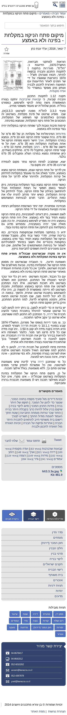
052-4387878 (17, 675)
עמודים (58, 459)
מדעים (59, 596)
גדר (48, 68)
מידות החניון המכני (42, 406)
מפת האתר (38, 711)
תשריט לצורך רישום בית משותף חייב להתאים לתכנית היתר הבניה (34, 420)
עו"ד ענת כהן (39, 48)
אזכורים (58, 580)
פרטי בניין (57, 553)
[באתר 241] (46, 459)
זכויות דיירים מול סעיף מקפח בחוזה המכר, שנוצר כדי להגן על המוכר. (36, 400)
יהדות (59, 591)
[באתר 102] (56, 455)
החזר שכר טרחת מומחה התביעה (40, 412)
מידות (62, 134)
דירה (50, 314)
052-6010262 (17, 664)
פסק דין (59, 614)
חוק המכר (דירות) (52, 543)
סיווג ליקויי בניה (19, 406)
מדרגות (24, 627)
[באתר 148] (22, 452)
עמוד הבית (59, 13)
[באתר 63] (35, 449)
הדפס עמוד (33, 440)
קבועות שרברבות (30, 99)
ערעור (15, 614)
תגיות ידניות (55, 585)
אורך (41, 140)
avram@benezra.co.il (21, 670)
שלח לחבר (11, 440)
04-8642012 (17, 658)
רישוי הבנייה (55, 569)
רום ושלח (58, 620)
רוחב (37, 147)
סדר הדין (57, 532)
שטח (25, 614)
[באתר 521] (42, 452)
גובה (35, 620)
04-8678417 (17, 653)
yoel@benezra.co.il (20, 681)
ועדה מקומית (58, 91)
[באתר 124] (12, 455)
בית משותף (56, 575)
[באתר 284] (27, 459)
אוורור (60, 634)
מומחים (58, 537)
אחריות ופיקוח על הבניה (38, 423)
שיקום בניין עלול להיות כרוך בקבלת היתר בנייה (33, 409)
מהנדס (46, 614)
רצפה (22, 455)
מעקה (12, 627)
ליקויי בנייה (56, 559)
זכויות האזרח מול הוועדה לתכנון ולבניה (33, 424)
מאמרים (44, 13)
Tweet (58, 440)
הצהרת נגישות (57, 711)
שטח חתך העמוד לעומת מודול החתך (33, 414)
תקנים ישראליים (53, 564)
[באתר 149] (33, 455)
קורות (46, 620)
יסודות (60, 627)
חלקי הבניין (56, 548)
